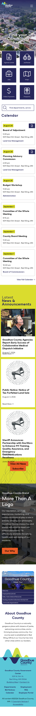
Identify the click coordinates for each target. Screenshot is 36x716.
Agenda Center (9, 62)
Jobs (9, 79)
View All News (18, 463)
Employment (26, 687)
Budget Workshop (12, 185)
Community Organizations (10, 603)
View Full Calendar (25, 279)
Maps (27, 79)
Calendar (10, 693)
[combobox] (21, 108)
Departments (10, 687)
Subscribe (18, 468)
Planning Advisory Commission (12, 157)
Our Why (10, 550)
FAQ (26, 690)
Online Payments (9, 96)
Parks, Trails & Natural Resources (11, 597)
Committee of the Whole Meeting (16, 212)
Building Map (12, 682)
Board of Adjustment (14, 130)
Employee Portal (26, 693)
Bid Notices (10, 690)
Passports (27, 96)
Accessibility (18, 704)
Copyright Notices (20, 701)
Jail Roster (27, 62)
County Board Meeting (15, 236)
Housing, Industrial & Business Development (15, 600)
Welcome (5, 591)
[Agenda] (32, 125)
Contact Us (24, 682)
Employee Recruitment (9, 594)
